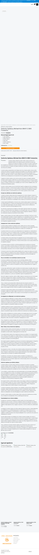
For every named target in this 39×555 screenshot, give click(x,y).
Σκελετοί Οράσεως (9, 126)
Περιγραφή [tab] (3, 155)
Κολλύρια (15, 543)
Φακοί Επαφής (15, 540)
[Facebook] (29, 551)
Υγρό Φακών (15, 541)
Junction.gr (2, 552)
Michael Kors (3, 126)
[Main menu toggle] (37, 4)
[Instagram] (30, 551)
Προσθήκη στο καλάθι (10, 148)
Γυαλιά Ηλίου (15, 537)
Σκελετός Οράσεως (12, 160)
